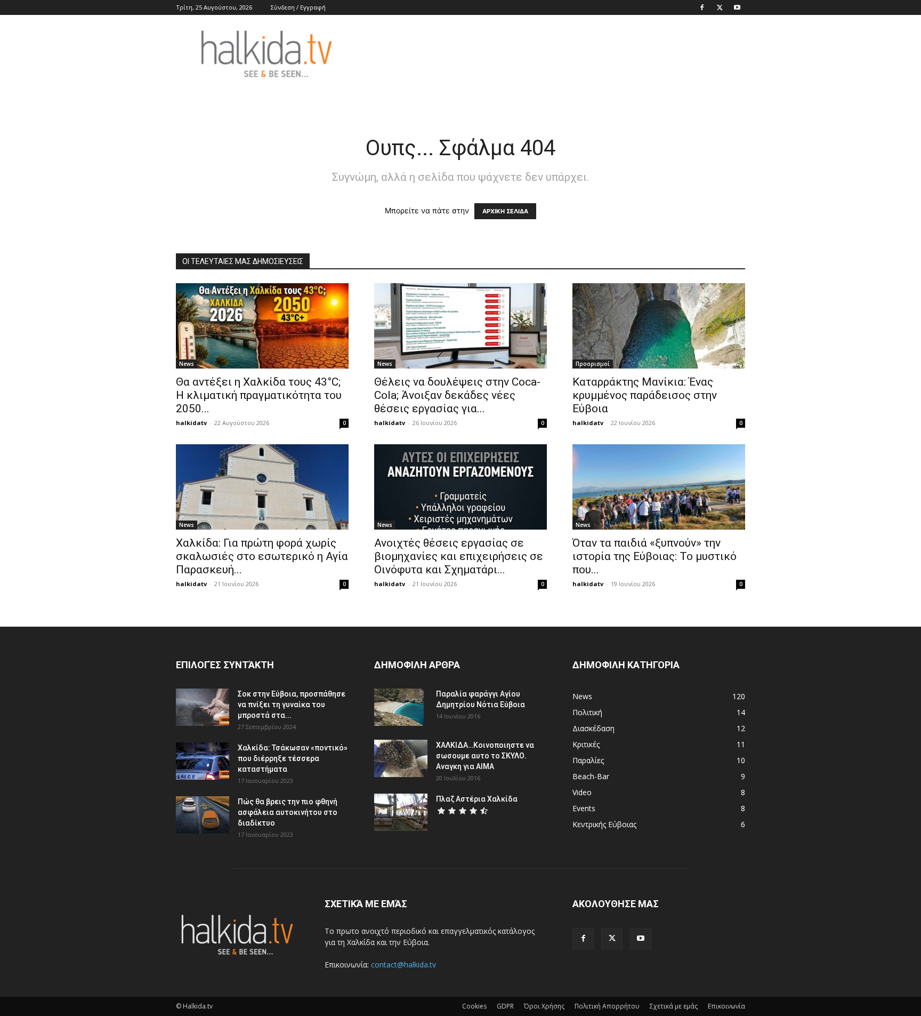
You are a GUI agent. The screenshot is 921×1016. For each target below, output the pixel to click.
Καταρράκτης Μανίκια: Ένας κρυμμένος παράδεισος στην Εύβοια (644, 395)
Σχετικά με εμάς (674, 1006)
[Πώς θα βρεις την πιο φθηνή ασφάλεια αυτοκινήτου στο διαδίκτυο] (202, 815)
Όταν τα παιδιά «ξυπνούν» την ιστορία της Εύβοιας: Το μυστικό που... (654, 556)
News (186, 363)
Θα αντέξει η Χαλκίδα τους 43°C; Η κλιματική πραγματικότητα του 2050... (259, 395)
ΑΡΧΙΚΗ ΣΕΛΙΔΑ (505, 211)
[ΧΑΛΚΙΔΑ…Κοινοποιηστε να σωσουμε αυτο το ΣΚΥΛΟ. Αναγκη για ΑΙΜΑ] (400, 758)
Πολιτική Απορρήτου (607, 1006)
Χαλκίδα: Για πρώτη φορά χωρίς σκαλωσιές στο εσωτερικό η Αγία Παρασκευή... (262, 556)
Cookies (474, 1006)
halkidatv (191, 423)
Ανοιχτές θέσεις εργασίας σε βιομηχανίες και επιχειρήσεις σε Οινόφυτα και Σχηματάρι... (458, 556)
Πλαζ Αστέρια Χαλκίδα (477, 799)
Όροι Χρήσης (544, 1006)
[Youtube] (737, 7)
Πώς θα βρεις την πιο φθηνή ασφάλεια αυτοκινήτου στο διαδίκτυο (287, 812)
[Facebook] (702, 7)
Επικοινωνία (726, 1006)
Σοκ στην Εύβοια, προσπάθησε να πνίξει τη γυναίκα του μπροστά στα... (291, 704)
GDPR (505, 1006)
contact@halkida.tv (403, 964)
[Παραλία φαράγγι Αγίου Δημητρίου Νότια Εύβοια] (399, 707)
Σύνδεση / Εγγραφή (298, 7)
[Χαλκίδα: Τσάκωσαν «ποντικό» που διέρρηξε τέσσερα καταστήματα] (202, 761)
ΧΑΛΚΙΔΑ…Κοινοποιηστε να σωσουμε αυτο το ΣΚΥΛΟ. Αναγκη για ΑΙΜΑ (485, 756)
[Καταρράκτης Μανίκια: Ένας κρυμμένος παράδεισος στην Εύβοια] (658, 326)
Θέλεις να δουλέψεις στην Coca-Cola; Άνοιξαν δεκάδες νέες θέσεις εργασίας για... (457, 395)
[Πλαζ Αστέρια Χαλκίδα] (400, 812)
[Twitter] (720, 7)
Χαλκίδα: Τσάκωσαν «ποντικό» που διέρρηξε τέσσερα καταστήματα (293, 758)
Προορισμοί (593, 363)
